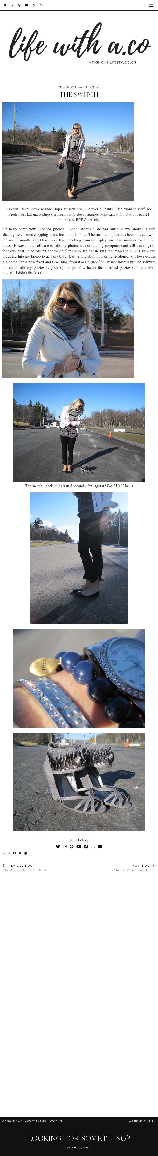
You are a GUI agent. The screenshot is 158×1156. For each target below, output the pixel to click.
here (79, 208)
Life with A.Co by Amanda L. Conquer (37, 1121)
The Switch (79, 94)
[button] (152, 5)
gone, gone (71, 267)
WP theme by (142, 1121)
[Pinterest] (19, 5)
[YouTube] (26, 5)
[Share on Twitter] (20, 853)
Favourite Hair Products (24, 868)
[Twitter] (5, 5)
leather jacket (88, 87)
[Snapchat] (41, 5)
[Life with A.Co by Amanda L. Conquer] (79, 40)
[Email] (100, 846)
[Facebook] (34, 5)
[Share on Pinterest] (25, 853)
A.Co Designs (127, 214)
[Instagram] (12, 5)
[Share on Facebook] (14, 853)
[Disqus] (79, 936)
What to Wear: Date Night (134, 868)
